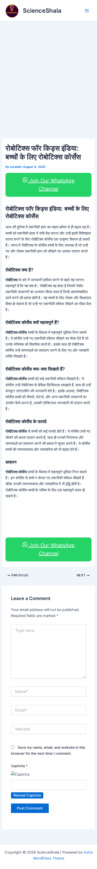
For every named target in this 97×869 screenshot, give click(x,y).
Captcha (19, 766)
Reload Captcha (27, 795)
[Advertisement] (48, 72)
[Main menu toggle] (87, 10)
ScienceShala (42, 10)
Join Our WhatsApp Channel (51, 185)
